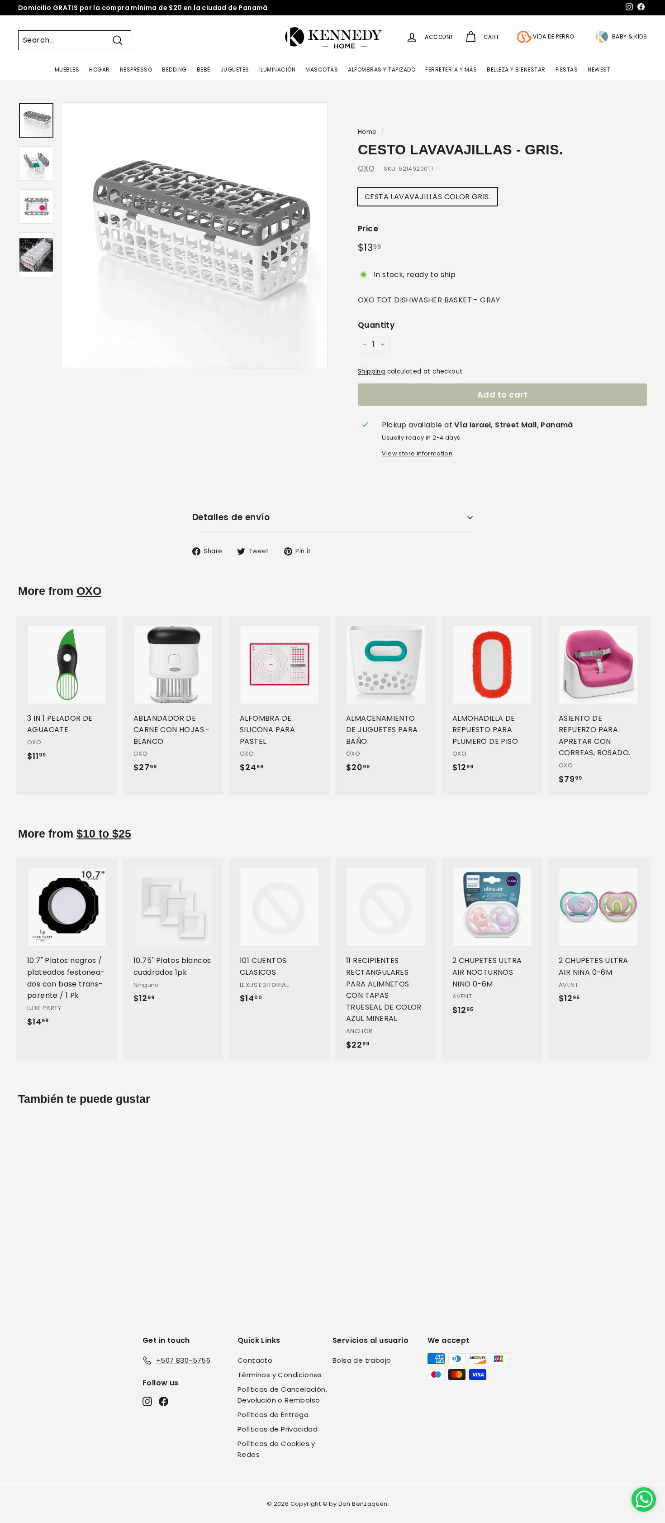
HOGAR (99, 69)
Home (367, 132)
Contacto (255, 1360)
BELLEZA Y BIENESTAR (516, 69)
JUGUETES (234, 69)
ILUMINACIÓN (277, 69)
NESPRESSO (136, 69)
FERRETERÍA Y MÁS (451, 69)
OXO (366, 168)
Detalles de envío (231, 517)
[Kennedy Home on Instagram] (147, 1400)
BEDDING (174, 69)
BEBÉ (203, 69)
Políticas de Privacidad (278, 1429)
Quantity (376, 325)
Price (368, 228)
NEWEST (599, 69)
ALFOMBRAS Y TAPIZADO (381, 69)
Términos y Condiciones (280, 1374)
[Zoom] (194, 236)
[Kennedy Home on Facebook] (163, 1400)
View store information (417, 453)
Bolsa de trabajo (361, 1360)
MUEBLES (67, 69)
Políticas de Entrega (273, 1414)
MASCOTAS (321, 69)
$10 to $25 (103, 833)
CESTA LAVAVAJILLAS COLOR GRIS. (427, 197)
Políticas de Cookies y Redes (276, 1449)
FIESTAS (567, 69)
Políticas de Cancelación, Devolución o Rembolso (282, 1394)
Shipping (371, 371)
